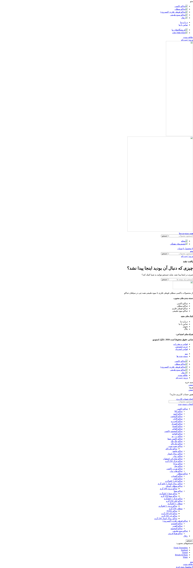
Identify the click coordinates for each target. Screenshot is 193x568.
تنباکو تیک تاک (176, 444)
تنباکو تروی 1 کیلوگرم (168, 506)
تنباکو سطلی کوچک (174, 486)
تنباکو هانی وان (176, 471)
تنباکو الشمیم (176, 523)
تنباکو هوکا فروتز (175, 533)
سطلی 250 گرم (175, 508)
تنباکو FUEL (172, 511)
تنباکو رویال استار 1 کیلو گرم (170, 483)
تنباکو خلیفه (177, 451)
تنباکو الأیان (177, 419)
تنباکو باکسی (182, 409)
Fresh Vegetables (181, 548)
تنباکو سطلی (182, 474)
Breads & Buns (181, 555)
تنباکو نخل (178, 466)
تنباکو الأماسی (176, 416)
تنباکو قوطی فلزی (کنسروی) (175, 521)
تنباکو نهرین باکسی (174, 469)
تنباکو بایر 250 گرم (169, 516)
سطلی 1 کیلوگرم (175, 503)
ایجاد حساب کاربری (184, 399)
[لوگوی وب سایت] (179, 135)
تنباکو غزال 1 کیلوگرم (173, 498)
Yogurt (185, 552)
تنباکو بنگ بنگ (176, 441)
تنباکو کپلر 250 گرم (174, 501)
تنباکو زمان (177, 456)
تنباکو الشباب (176, 476)
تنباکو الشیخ (177, 426)
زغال (185, 536)
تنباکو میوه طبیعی (180, 531)
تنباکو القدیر (177, 526)
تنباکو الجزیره (176, 421)
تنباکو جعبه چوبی (175, 446)
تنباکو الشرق (177, 424)
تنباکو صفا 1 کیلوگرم (168, 493)
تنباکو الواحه (177, 434)
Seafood (184, 550)
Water (185, 557)
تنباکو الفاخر (177, 429)
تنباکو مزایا (177, 464)
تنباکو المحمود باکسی (173, 431)
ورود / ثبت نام (182, 378)
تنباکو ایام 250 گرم (169, 513)
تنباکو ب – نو (177, 436)
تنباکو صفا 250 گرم (169, 496)
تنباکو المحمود (176, 528)
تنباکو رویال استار (174, 454)
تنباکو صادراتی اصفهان (172, 459)
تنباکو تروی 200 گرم (168, 488)
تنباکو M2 (178, 411)
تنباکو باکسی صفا (175, 439)
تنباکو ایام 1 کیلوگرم (173, 481)
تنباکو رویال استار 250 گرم (165, 518)
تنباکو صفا (178, 491)
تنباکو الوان (177, 478)
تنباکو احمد (177, 414)
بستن (190, 385)
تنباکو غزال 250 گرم (173, 461)
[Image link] (183, 288)
